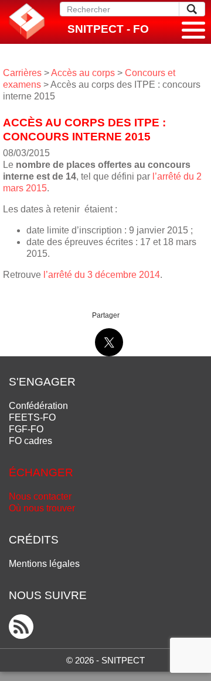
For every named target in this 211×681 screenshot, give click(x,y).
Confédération (38, 406)
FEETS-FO (32, 417)
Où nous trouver (42, 508)
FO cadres (30, 441)
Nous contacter (40, 496)
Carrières (22, 73)
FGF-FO (26, 429)
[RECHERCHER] (192, 9)
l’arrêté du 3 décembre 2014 (101, 275)
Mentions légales (44, 564)
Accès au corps (83, 73)
